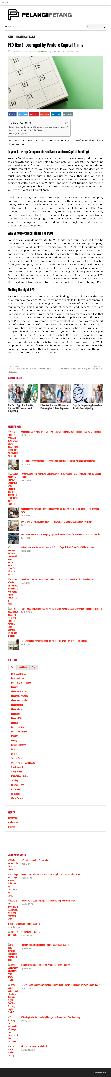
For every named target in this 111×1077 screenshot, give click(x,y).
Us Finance (15, 789)
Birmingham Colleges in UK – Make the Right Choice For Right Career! (51, 874)
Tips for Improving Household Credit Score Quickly (87, 407)
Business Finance (18, 673)
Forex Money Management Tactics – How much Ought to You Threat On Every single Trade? (60, 985)
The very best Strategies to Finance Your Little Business (46, 945)
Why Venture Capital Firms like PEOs (25, 130)
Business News (17, 678)
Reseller (15, 749)
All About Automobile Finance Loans (36, 860)
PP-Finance (102, 1072)
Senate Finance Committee (23, 762)
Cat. (12, 667)
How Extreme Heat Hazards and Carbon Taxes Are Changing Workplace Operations (56, 521)
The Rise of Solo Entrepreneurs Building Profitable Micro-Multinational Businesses (57, 579)
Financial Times (18, 718)
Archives (23, 667)
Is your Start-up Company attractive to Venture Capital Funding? (38, 127)
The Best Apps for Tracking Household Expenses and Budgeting (21, 408)
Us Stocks (15, 794)
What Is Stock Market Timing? (34, 1046)
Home (10, 36)
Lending (14, 736)
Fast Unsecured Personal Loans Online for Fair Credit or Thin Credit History (54, 641)
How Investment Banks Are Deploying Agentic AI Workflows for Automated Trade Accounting (61, 534)
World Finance (17, 798)
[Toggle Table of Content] (65, 123)
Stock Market (17, 767)
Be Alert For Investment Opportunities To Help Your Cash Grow (48, 900)
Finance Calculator (19, 691)
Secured (15, 754)
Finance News (17, 709)
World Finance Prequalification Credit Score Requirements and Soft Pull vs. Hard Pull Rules (61, 431)
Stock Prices (16, 771)
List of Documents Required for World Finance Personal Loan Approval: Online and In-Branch (61, 609)
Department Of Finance (21, 682)
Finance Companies (19, 700)
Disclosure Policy (15, 822)
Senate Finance (18, 758)
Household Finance (25, 36)
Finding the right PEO (18, 133)
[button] (5, 3)
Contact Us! (13, 818)
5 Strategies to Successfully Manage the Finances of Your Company (50, 1017)
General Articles (18, 727)
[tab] (13, 667)
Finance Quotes (18, 714)
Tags (34, 667)
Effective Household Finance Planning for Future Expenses (54, 407)
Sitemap (11, 827)
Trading (14, 780)
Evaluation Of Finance (30, 932)
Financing (15, 722)
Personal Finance (18, 745)
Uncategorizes (17, 785)
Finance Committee (19, 696)
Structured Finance (19, 776)
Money (14, 740)
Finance (14, 687)
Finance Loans (17, 705)
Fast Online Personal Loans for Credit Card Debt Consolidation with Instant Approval (58, 461)
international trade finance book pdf (24, 924)
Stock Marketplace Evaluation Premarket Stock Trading (45, 965)
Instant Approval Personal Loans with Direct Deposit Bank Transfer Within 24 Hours (57, 547)
